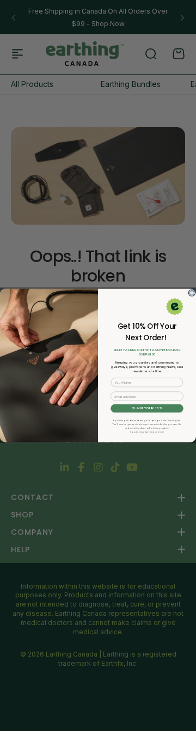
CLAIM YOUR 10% (147, 408)
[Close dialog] (191, 293)
